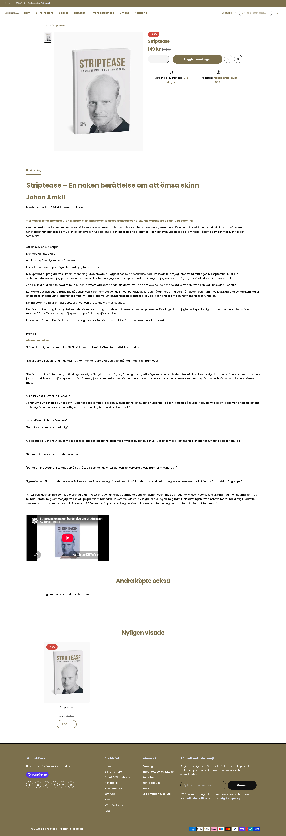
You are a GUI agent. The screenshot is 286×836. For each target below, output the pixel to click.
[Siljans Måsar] (12, 13)
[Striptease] (67, 672)
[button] (5, 3)
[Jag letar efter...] (243, 13)
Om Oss (110, 794)
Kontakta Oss (114, 788)
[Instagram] (38, 784)
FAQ (107, 811)
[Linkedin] (71, 784)
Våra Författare (115, 805)
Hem (46, 25)
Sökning (148, 766)
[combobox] (255, 13)
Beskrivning (33, 170)
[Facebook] (29, 784)
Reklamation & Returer (157, 794)
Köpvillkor (149, 777)
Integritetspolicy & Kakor (159, 771)
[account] (277, 13)
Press (108, 799)
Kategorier (112, 783)
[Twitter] (46, 784)
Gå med (242, 785)
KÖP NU (66, 724)
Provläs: (31, 334)
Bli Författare (113, 771)
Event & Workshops (117, 777)
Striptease (66, 707)
